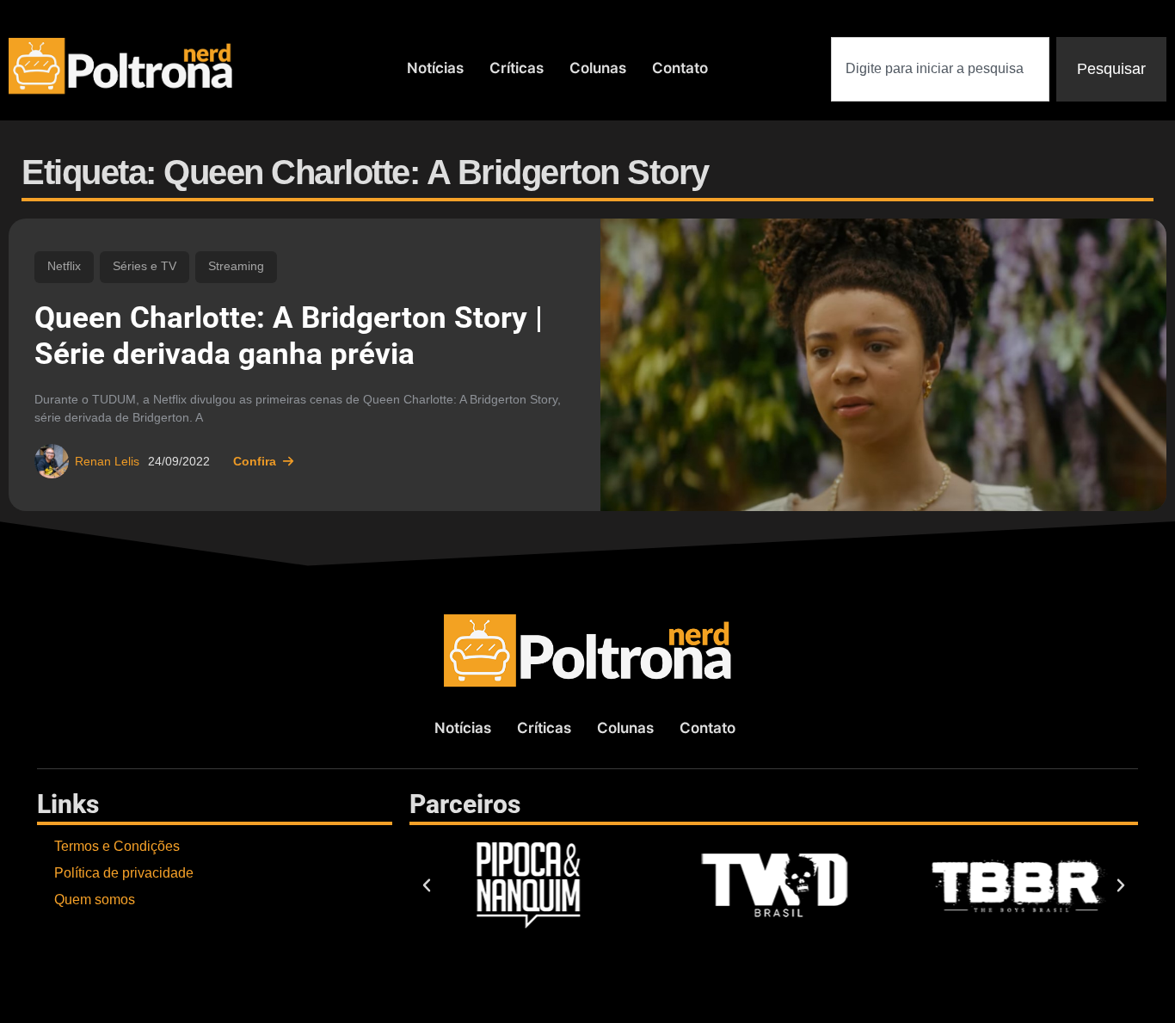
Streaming (236, 266)
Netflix (64, 266)
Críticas (516, 68)
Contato (680, 68)
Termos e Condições (117, 846)
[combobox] (940, 69)
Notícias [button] (435, 68)
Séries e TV (144, 266)
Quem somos (94, 899)
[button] (426, 885)
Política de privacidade (124, 873)
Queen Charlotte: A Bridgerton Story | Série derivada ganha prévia (288, 336)
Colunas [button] (597, 68)
